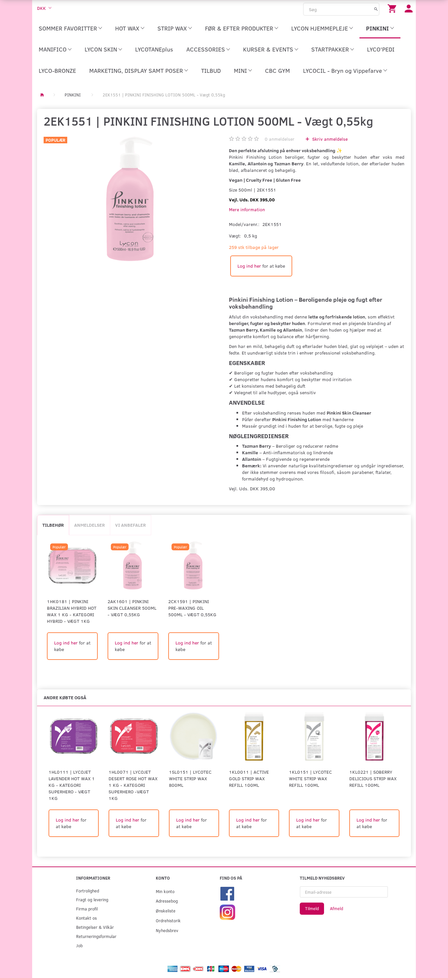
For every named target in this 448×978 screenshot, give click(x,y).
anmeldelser (280, 139)
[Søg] (376, 9)
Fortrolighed (87, 890)
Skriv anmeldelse (329, 139)
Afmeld (336, 908)
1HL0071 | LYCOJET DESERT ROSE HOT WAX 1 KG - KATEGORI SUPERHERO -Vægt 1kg (133, 785)
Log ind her (249, 266)
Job (79, 945)
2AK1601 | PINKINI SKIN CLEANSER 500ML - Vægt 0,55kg (132, 608)
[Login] (408, 8)
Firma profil (87, 908)
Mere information (247, 209)
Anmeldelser (89, 525)
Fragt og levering (92, 899)
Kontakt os (86, 918)
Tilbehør (53, 525)
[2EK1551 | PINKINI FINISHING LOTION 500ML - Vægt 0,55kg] (131, 199)
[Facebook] (227, 893)
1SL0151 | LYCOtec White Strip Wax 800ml (190, 778)
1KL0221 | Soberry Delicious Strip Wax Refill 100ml (373, 778)
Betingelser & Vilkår (95, 927)
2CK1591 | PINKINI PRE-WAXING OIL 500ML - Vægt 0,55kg (192, 608)
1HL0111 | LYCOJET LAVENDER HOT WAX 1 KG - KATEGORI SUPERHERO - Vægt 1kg (72, 785)
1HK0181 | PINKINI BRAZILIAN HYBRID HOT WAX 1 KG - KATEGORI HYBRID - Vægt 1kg (71, 611)
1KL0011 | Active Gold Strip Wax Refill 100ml (249, 778)
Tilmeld (312, 908)
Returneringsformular (96, 936)
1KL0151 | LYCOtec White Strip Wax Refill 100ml (310, 778)
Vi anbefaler (130, 525)
